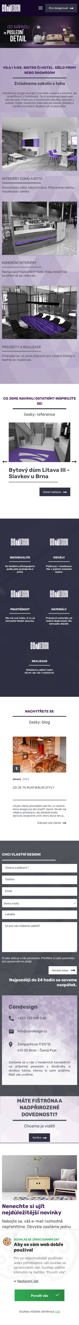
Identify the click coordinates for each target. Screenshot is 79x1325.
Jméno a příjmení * (17, 867)
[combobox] (39, 903)
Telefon (10, 879)
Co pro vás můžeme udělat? (22, 925)
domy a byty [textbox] (11, 903)
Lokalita (10, 914)
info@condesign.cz (32, 1031)
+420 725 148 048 (31, 1018)
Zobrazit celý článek (49, 822)
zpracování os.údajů (19, 961)
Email (8, 891)
